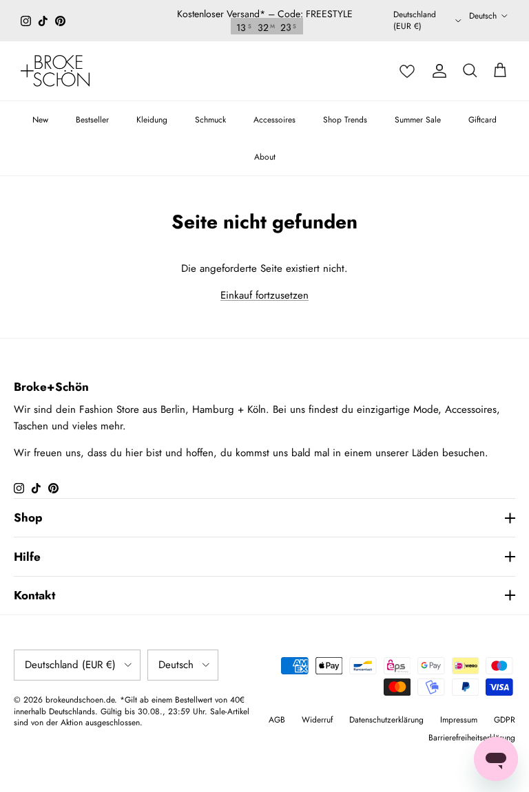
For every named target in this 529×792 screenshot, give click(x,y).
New (40, 120)
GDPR (504, 720)
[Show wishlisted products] (407, 71)
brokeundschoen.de (79, 700)
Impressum (458, 720)
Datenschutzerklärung (386, 720)
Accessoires (274, 120)
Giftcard (482, 120)
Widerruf (317, 720)
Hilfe (27, 557)
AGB (277, 720)
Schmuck (210, 120)
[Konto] (439, 71)
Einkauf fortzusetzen (264, 295)
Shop (28, 517)
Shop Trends (345, 120)
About (265, 157)
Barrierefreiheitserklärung (471, 737)
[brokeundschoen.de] (55, 71)
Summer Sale (418, 120)
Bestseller (92, 120)
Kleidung (151, 120)
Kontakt (34, 595)
